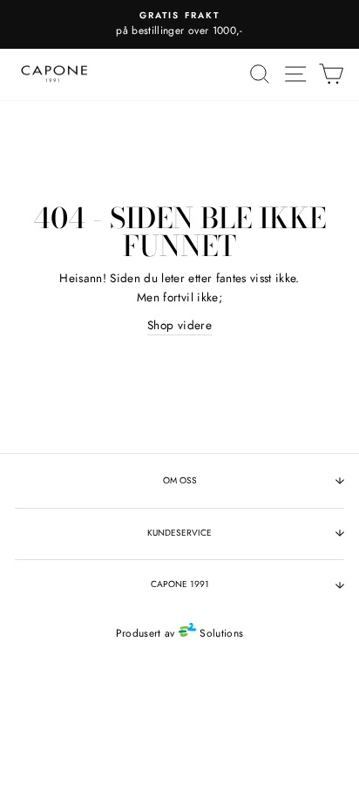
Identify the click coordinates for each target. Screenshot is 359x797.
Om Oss (180, 480)
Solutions (219, 633)
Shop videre (179, 325)
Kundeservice (179, 532)
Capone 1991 (180, 584)
